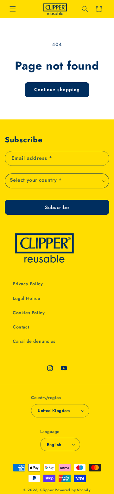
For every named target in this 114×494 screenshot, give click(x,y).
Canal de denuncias (34, 341)
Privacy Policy (28, 284)
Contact (21, 327)
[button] (13, 9)
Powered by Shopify (73, 489)
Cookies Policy (29, 312)
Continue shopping (57, 89)
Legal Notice (26, 298)
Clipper (47, 489)
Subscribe (57, 207)
